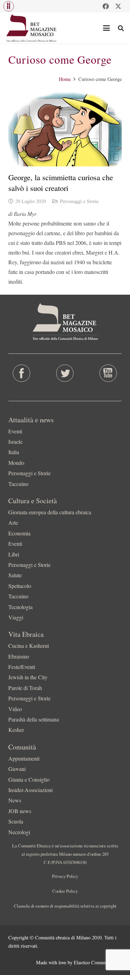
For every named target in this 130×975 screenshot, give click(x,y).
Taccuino (18, 483)
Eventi (15, 431)
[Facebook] (105, 6)
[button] (8, 6)
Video (15, 708)
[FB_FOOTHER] (21, 373)
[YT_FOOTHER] (108, 373)
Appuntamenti (24, 758)
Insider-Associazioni (30, 789)
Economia (19, 533)
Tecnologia (20, 606)
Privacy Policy (65, 876)
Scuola (15, 821)
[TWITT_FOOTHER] (65, 373)
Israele (15, 441)
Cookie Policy (65, 891)
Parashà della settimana (33, 719)
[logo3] (32, 28)
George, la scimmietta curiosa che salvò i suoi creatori (60, 182)
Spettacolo (19, 585)
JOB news (19, 811)
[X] (118, 6)
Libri (13, 554)
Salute (15, 575)
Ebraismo (18, 656)
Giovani (17, 768)
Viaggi (15, 617)
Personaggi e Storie (79, 201)
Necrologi (19, 832)
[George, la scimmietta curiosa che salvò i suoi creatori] (65, 128)
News (14, 800)
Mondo (16, 462)
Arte (13, 522)
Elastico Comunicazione (98, 962)
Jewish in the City (27, 677)
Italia (13, 452)
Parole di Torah (25, 687)
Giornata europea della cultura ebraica (49, 512)
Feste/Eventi (21, 666)
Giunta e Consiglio (29, 779)
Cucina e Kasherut (28, 645)
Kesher (16, 729)
